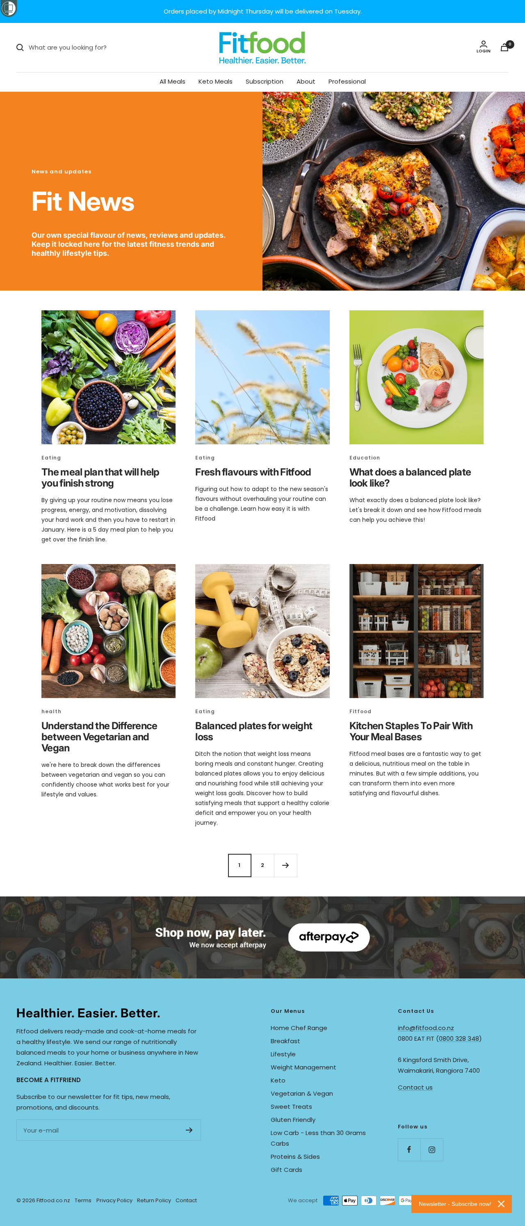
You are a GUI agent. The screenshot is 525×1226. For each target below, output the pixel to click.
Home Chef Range (299, 1028)
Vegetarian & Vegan (302, 1093)
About (306, 81)
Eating (51, 457)
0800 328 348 (459, 1038)
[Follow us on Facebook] (409, 1149)
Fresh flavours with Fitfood (253, 472)
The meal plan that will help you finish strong (100, 477)
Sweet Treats (291, 1106)
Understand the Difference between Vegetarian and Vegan (99, 737)
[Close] (501, 1204)
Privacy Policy (114, 1200)
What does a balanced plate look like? (410, 477)
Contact (186, 1200)
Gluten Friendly (293, 1119)
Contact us (415, 1087)
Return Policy (154, 1200)
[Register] (189, 1130)
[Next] (285, 865)
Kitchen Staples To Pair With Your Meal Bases (410, 731)
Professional (347, 81)
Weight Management (303, 1067)
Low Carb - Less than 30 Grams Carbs (318, 1138)
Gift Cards (286, 1169)
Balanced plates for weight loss (253, 731)
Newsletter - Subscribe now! (455, 1204)
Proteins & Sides (295, 1156)
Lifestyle (283, 1054)
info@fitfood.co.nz (426, 1028)
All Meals (172, 81)
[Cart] (504, 47)
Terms (83, 1200)
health (51, 711)
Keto (278, 1080)
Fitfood (360, 711)
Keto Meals (216, 81)
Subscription (264, 81)
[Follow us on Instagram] (431, 1149)
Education (364, 457)
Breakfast (285, 1041)
